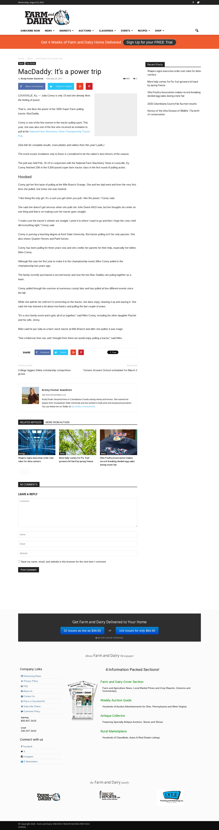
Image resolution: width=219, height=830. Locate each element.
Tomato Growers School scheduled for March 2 (110, 370)
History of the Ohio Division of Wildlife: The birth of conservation (173, 112)
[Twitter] (198, 2)
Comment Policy (31, 711)
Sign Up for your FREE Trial (149, 42)
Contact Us (29, 696)
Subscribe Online (32, 706)
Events (125, 30)
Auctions (85, 30)
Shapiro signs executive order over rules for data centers (174, 73)
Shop (158, 30)
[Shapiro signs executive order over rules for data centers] (36, 442)
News (48, 30)
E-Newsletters (30, 761)
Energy (22, 453)
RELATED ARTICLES (31, 422)
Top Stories (30, 63)
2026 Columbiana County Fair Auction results (172, 103)
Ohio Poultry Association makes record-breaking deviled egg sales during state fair (117, 461)
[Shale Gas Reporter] (109, 799)
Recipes (142, 30)
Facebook (27, 746)
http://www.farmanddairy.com (54, 395)
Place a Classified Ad (34, 701)
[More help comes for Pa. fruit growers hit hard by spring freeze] (77, 442)
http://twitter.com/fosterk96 (83, 406)
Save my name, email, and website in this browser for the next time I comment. (63, 561)
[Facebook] (193, 2)
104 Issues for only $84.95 (137, 630)
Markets (65, 30)
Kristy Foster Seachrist (32, 78)
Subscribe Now (30, 30)
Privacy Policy (30, 681)
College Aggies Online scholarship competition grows (44, 372)
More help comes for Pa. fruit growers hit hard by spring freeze (172, 83)
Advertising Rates (32, 676)
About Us (28, 691)
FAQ (25, 686)
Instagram (28, 756)
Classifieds (106, 30)
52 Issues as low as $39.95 (82, 630)
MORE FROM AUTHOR (57, 422)
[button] (197, 31)
